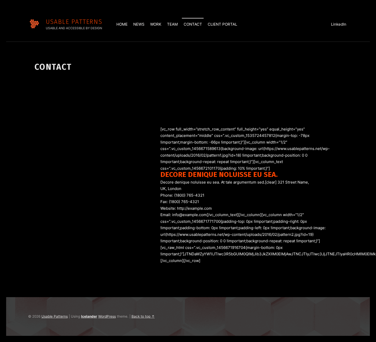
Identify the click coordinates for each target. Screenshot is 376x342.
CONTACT (193, 24)
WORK (155, 24)
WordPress (107, 316)
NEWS (139, 24)
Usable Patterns (74, 21)
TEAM (172, 24)
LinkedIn (338, 24)
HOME (122, 24)
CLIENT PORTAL (222, 24)
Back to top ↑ (143, 316)
